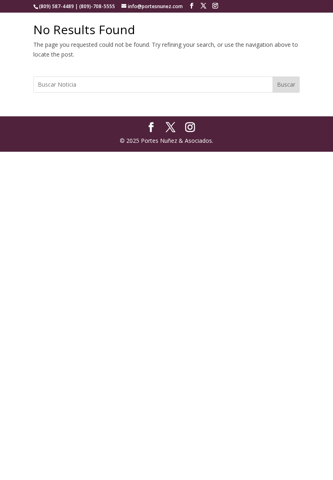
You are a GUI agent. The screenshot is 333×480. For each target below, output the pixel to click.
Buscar (286, 84)
